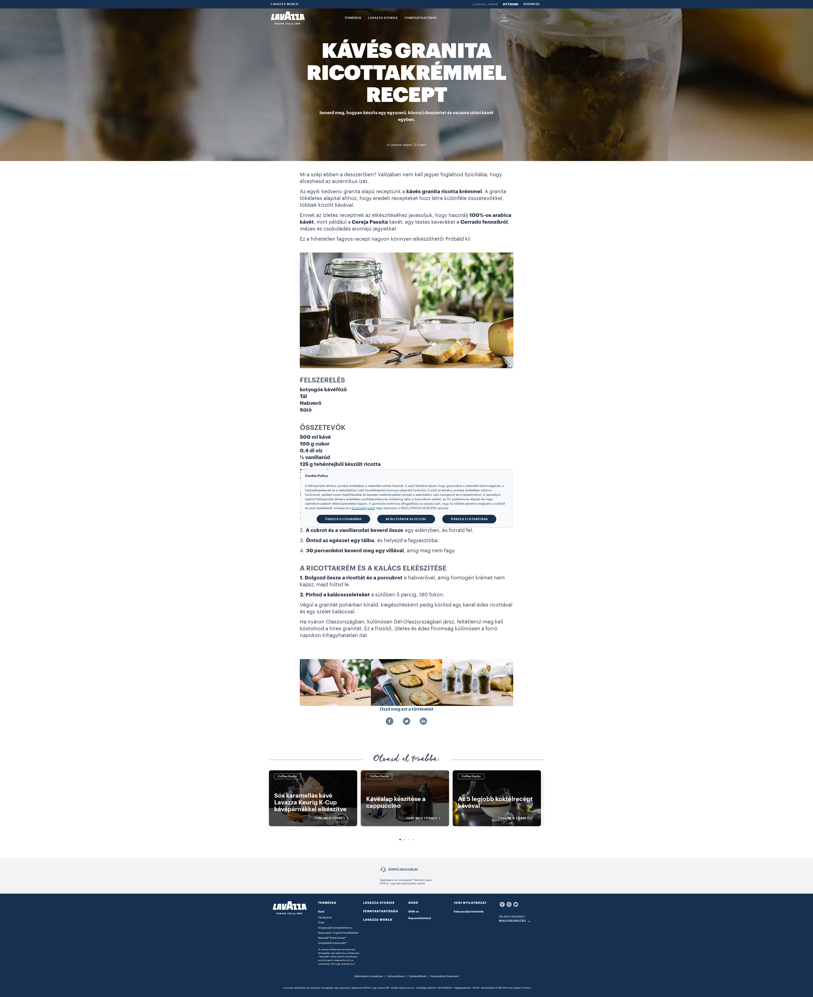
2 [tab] (404, 840)
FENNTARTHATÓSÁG (380, 911)
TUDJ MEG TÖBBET (329, 818)
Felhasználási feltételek (469, 911)
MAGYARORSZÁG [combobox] (512, 920)
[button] (504, 18)
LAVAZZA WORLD (285, 4)
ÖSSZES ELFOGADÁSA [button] (343, 519)
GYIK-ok (413, 911)
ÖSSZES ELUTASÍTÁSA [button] (469, 519)
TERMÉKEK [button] (352, 18)
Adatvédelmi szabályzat (368, 976)
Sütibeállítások (417, 976)
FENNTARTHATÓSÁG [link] (421, 18)
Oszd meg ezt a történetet (406, 709)
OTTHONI (510, 4)
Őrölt (321, 922)
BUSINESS (532, 4)
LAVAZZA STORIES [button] (383, 18)
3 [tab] (408, 840)
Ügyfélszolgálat (403, 869)
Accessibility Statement (445, 976)
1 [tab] (400, 840)
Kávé (321, 911)
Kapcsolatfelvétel (419, 918)
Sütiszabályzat (396, 976)
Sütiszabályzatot (363, 508)
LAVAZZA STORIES (378, 902)
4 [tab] (413, 840)
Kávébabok (325, 917)
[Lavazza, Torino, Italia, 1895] (288, 18)
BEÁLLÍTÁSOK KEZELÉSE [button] (406, 519)
